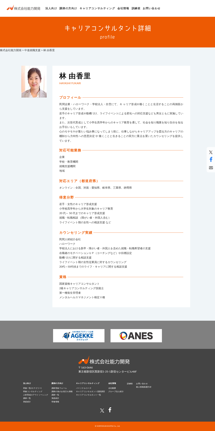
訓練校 (136, 8)
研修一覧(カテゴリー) (32, 388)
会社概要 (112, 388)
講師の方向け (68, 8)
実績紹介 (27, 402)
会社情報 (123, 8)
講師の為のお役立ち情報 (62, 391)
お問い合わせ (152, 8)
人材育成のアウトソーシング (35, 395)
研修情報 (55, 402)
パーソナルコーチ (84, 388)
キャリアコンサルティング (97, 8)
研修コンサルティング (32, 391)
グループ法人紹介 (116, 391)
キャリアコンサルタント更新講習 (90, 391)
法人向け (51, 8)
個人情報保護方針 (144, 387)
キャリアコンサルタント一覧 (88, 395)
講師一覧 (27, 398)
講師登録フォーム (59, 388)
